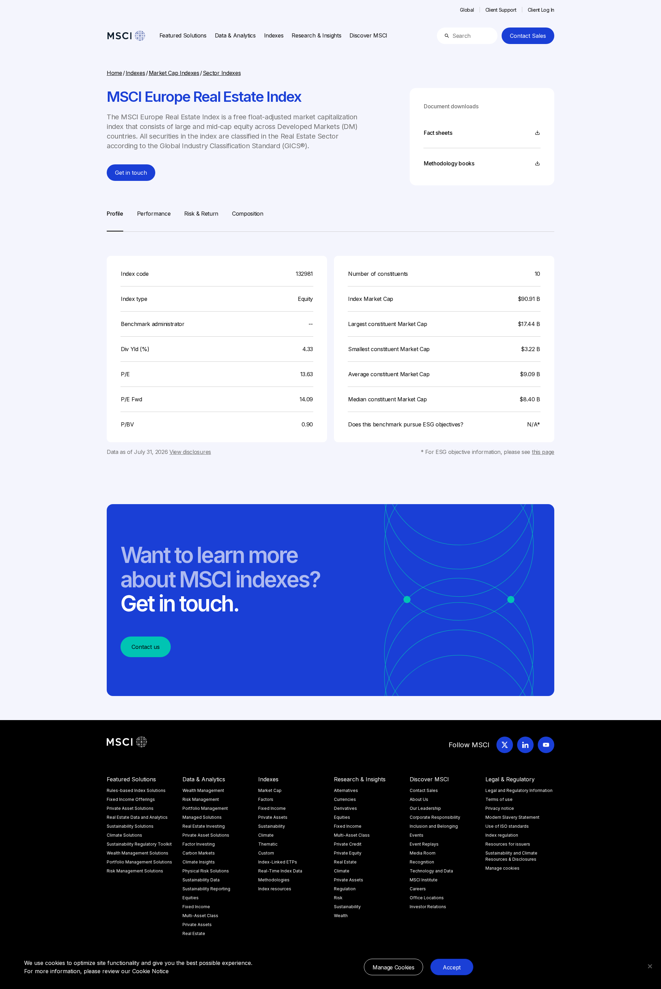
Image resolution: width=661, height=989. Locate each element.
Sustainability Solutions (130, 826)
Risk (338, 897)
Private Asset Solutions (130, 808)
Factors (265, 799)
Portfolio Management (205, 808)
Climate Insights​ (198, 862)
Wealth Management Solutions (137, 853)
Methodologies (274, 879)
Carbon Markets (198, 853)
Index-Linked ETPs (277, 862)
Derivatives (345, 808)
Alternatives (346, 790)
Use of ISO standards (507, 826)
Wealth (341, 915)
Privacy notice (499, 808)
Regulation (345, 888)
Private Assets (197, 924)
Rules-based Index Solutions (136, 790)
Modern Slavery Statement (512, 817)
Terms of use (499, 799)
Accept (452, 967)
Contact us (146, 646)
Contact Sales (528, 35)
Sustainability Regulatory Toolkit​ (139, 844)
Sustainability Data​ (201, 879)
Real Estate (193, 933)
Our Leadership (425, 808)
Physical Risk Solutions (205, 870)
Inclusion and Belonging (434, 826)
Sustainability (271, 826)
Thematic (267, 844)
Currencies (345, 799)
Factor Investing (198, 844)
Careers (418, 888)
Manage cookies (502, 868)
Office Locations (427, 897)
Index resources (274, 888)
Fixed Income (196, 906)
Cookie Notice (150, 971)
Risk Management (200, 799)
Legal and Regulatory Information (519, 790)
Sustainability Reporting (206, 888)
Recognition (422, 862)
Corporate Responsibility (435, 817)
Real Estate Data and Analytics (137, 817)
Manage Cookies (394, 967)
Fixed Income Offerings (131, 799)
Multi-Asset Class (200, 915)
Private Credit (347, 844)
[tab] (115, 220)
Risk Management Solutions (135, 870)
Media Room (423, 853)
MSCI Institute (424, 879)
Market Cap (270, 790)
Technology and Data (431, 870)
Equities (190, 897)
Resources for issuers (507, 844)
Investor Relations (428, 906)
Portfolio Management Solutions (139, 862)
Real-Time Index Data (280, 870)
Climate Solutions (124, 835)
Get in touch (131, 172)
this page (543, 451)
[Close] (650, 966)
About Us (419, 799)
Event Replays (424, 844)
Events (416, 835)
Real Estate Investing (203, 826)
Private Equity (347, 853)
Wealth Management (203, 790)
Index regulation (501, 835)
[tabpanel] (330, 344)
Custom (266, 853)
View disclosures (190, 451)
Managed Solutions (202, 817)
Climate (266, 835)
